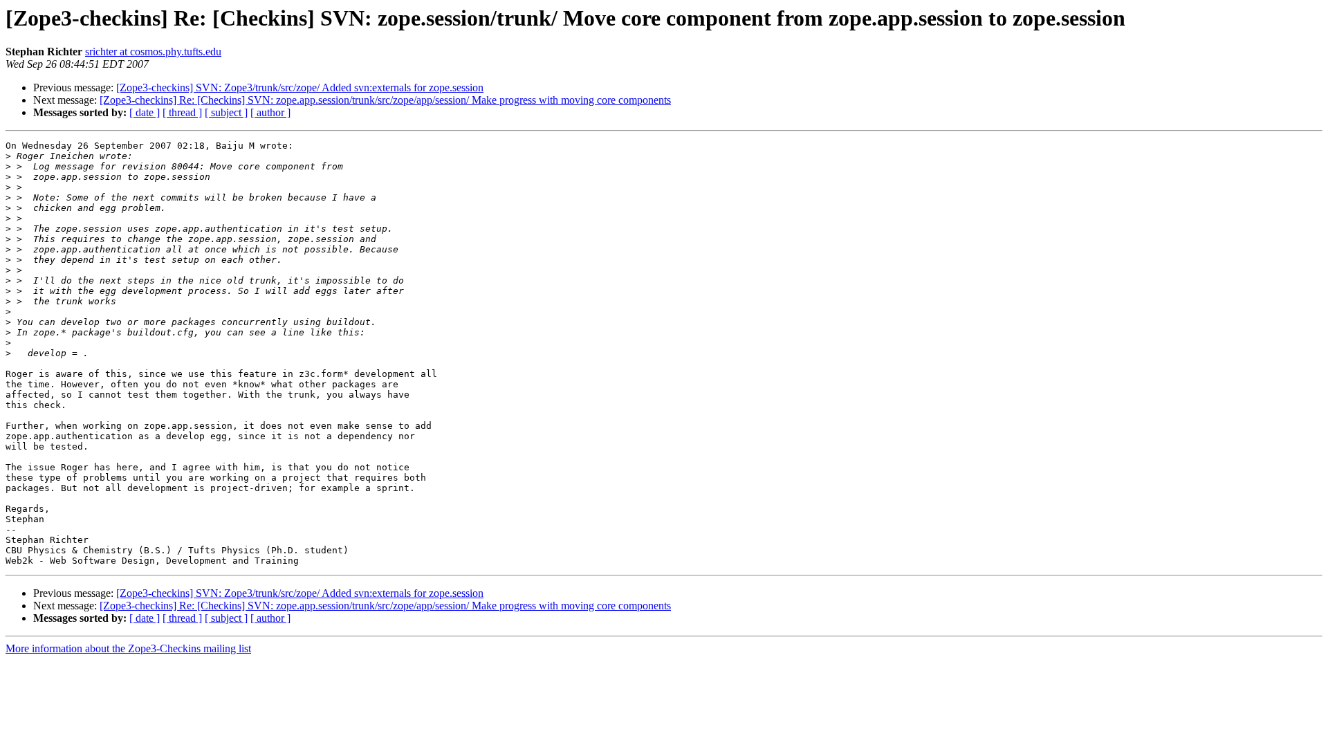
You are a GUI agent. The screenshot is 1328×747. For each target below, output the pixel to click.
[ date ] (144, 112)
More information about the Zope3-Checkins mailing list (128, 648)
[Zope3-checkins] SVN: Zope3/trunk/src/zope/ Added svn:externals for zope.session (299, 87)
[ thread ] (182, 112)
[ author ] (270, 112)
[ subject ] (226, 112)
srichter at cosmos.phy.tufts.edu (153, 51)
